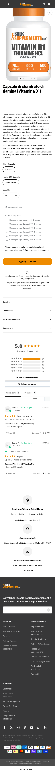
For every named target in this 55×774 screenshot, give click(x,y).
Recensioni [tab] (11, 393)
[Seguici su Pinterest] (25, 727)
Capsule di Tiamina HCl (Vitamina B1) (19, 424)
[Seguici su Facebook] (4, 727)
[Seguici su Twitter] (11, 727)
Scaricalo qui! (27, 570)
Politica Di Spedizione (40, 644)
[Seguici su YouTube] (32, 727)
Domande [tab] (28, 393)
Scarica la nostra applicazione (10, 647)
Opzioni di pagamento (40, 661)
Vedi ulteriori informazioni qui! (27, 520)
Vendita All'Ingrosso (11, 701)
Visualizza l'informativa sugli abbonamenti (31, 250)
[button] (44, 433)
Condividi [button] (11, 433)
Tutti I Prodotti (9, 626)
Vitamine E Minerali (11, 631)
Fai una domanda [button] (28, 384)
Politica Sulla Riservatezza (36, 633)
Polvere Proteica (10, 641)
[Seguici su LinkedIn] (45, 727)
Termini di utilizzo (38, 639)
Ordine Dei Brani (10, 706)
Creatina (6, 636)
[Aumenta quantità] (16, 195)
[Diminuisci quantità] (6, 195)
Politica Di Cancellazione (37, 650)
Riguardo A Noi (37, 626)
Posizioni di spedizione (36, 667)
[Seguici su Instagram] (18, 727)
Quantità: (6, 190)
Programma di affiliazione (9, 717)
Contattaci (7, 689)
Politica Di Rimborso (40, 656)
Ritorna (6, 711)
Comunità (35, 674)
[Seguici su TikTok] (38, 727)
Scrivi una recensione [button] (28, 377)
